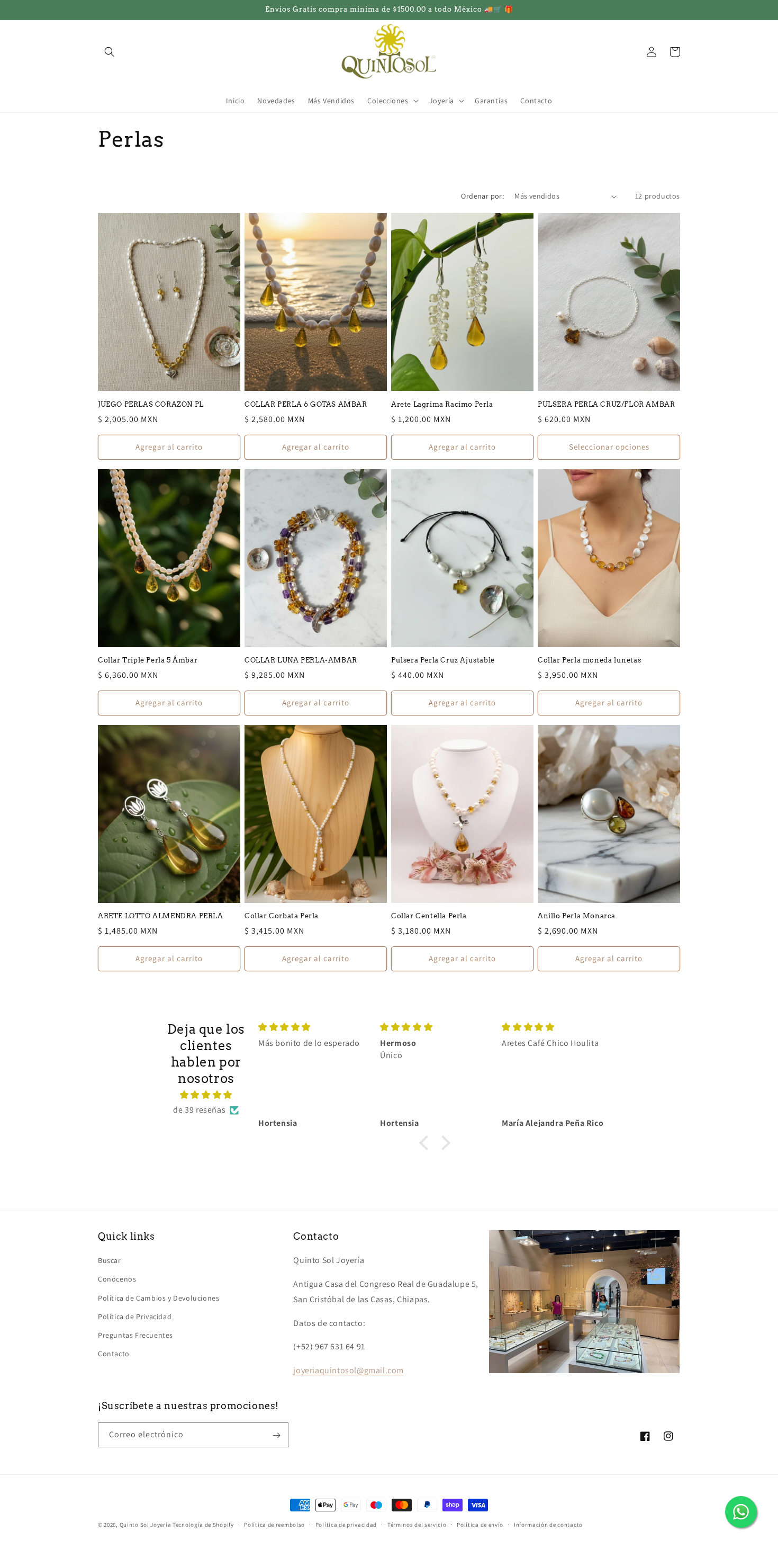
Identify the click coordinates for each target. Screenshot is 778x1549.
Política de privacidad (346, 1524)
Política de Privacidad (134, 1316)
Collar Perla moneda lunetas (589, 660)
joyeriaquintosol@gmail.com (348, 1370)
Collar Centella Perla (429, 916)
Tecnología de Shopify (203, 1524)
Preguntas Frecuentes (135, 1335)
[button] (109, 52)
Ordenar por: (482, 196)
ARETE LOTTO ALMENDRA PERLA (160, 916)
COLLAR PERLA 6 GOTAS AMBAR (306, 404)
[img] (206, 1095)
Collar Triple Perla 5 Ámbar (147, 660)
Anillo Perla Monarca (577, 916)
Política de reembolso (274, 1524)
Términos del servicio (417, 1524)
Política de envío (480, 1524)
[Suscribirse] (276, 1435)
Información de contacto (548, 1524)
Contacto (114, 1354)
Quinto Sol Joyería (145, 1524)
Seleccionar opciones (609, 447)
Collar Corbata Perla (282, 916)
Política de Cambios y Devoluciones (158, 1298)
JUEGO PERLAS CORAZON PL (151, 404)
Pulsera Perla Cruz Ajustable (443, 660)
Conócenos (117, 1279)
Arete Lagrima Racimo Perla (442, 404)
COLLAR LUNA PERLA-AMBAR (301, 660)
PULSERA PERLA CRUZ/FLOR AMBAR (606, 404)
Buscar (109, 1261)
